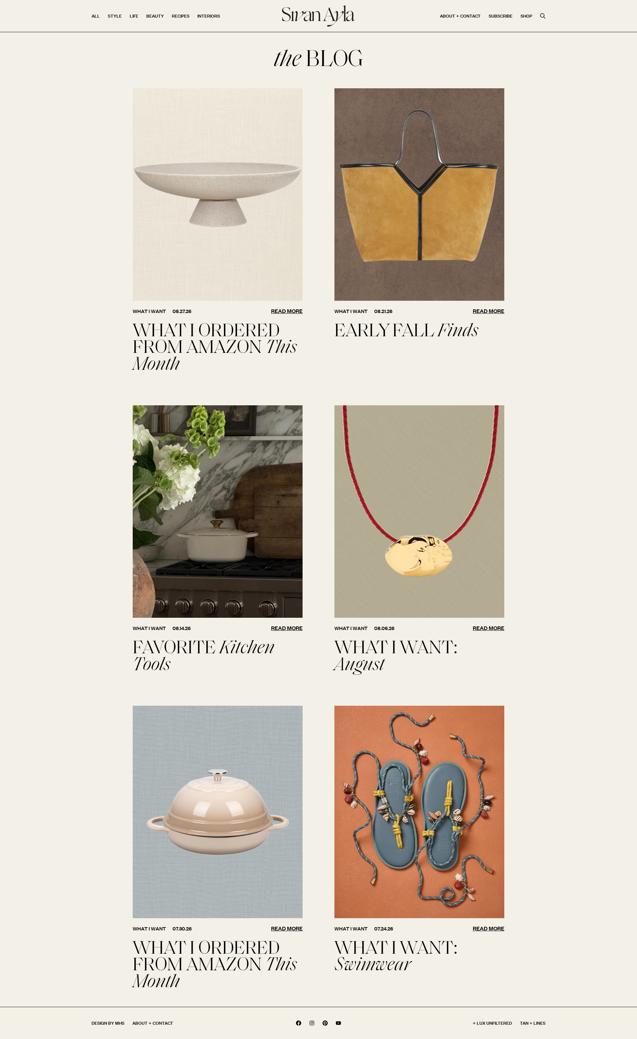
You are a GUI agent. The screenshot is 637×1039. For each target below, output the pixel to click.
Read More (287, 310)
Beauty (155, 16)
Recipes (180, 16)
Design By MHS (108, 1023)
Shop (526, 16)
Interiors (208, 16)
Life (134, 16)
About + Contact (460, 16)
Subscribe (501, 16)
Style (115, 16)
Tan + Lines (532, 1023)
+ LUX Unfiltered (492, 1023)
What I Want (149, 311)
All (96, 16)
